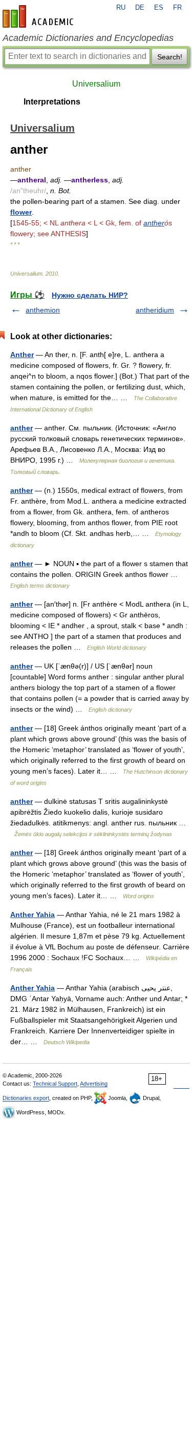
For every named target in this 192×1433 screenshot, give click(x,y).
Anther (22, 354)
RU (120, 7)
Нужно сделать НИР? (90, 295)
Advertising (94, 1084)
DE (139, 7)
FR (177, 7)
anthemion (43, 310)
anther (153, 223)
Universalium (96, 83)
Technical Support (55, 1084)
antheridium (155, 310)
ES (158, 7)
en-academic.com (39, 16)
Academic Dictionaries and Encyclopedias (88, 38)
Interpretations (52, 101)
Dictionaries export (26, 1098)
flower (21, 212)
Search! (169, 57)
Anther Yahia (32, 914)
